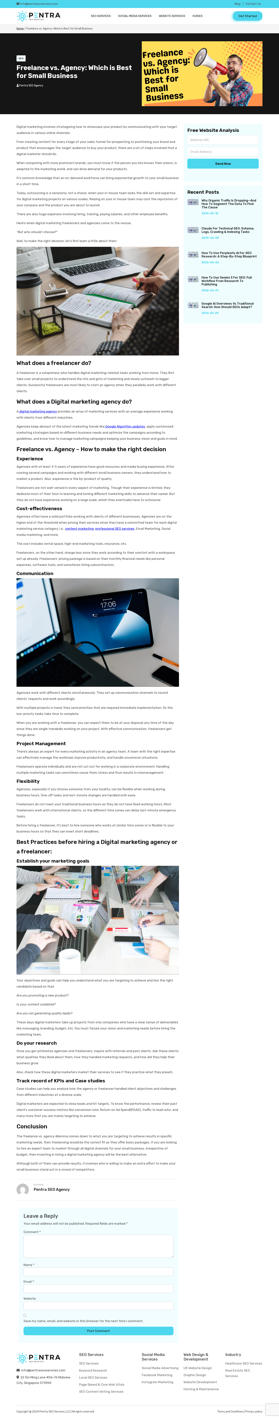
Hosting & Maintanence (201, 1389)
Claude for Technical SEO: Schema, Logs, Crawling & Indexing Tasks (228, 230)
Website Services (172, 16)
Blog (237, 4)
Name (29, 1265)
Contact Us (253, 4)
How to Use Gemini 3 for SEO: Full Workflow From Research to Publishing (227, 281)
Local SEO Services (93, 1377)
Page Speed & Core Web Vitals (102, 1384)
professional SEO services (114, 529)
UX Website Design (198, 1368)
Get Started (248, 16)
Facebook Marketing (157, 1375)
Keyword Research (93, 1370)
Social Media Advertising (160, 1368)
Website (30, 1298)
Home (20, 28)
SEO (21, 58)
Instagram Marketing (157, 1382)
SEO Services (101, 16)
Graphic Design (195, 1375)
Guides (197, 16)
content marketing (79, 529)
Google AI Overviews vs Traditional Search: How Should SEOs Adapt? (228, 305)
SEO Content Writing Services (101, 1391)
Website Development (200, 1382)
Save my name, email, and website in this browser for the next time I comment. (83, 1321)
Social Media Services (135, 16)
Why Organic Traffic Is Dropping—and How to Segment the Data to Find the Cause (229, 204)
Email (29, 1281)
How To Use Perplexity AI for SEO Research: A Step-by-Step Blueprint (229, 254)
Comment (32, 1232)
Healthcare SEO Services (243, 1363)
